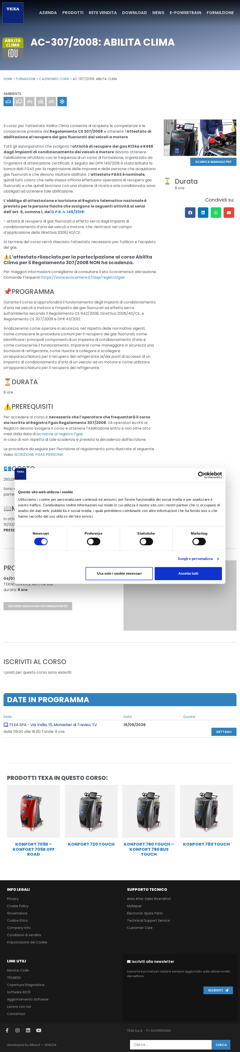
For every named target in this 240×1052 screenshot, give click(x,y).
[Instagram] (17, 1030)
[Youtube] (38, 1030)
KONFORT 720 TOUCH (91, 844)
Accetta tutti (188, 573)
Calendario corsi (54, 79)
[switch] (93, 541)
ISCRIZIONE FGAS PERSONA (38, 454)
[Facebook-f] (7, 1030)
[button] (190, 212)
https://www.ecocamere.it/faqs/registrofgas (83, 277)
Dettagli (224, 732)
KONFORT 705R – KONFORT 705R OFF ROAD (34, 849)
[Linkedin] (28, 1030)
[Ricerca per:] (171, 1045)
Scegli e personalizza (195, 559)
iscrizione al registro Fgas (59, 434)
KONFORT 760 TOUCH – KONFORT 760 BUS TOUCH (149, 849)
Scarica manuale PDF (213, 162)
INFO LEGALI (18, 889)
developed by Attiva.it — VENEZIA (31, 1045)
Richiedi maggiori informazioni (36, 606)
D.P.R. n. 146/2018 (67, 212)
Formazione (26, 79)
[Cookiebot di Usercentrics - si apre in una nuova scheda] (201, 475)
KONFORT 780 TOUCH (206, 844)
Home (8, 79)
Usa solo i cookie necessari (119, 573)
